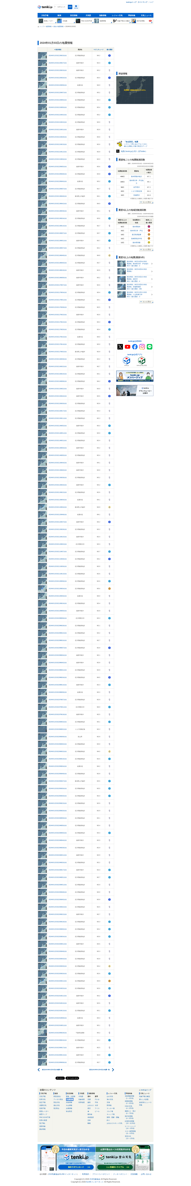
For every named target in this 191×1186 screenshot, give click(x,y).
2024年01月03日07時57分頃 (58, 699)
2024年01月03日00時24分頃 (58, 1040)
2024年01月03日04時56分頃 (58, 825)
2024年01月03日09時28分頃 (58, 625)
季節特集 (131, 15)
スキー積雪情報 (130, 1132)
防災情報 (73, 15)
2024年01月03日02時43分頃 (58, 959)
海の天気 (110, 1099)
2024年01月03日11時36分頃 (58, 566)
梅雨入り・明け (130, 1112)
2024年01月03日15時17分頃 (58, 411)
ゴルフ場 (110, 1111)
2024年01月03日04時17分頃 (58, 870)
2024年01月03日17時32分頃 (58, 314)
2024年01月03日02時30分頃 (58, 966)
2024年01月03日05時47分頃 (58, 781)
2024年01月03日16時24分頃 (58, 374)
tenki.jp (45, 7)
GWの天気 (129, 1107)
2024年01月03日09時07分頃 (58, 648)
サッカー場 (111, 1108)
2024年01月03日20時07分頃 (58, 189)
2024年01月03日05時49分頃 (58, 773)
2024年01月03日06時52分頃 (58, 729)
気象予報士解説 (144, 1096)
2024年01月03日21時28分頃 (58, 137)
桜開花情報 (129, 1102)
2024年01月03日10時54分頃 (58, 588)
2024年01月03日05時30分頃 (58, 796)
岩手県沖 (136, 187)
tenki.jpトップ (131, 2)
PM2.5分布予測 (44, 1117)
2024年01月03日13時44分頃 (58, 463)
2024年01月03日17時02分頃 (58, 351)
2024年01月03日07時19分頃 (58, 714)
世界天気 (42, 1099)
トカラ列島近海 (136, 191)
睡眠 (89, 1123)
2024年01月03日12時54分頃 (58, 507)
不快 (96, 1102)
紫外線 (90, 1114)
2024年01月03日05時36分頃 (58, 788)
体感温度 (91, 1117)
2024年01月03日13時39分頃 (58, 477)
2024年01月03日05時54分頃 (58, 766)
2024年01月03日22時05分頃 (58, 100)
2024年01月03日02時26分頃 (58, 973)
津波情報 (69, 1102)
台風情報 (69, 1108)
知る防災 (69, 1111)
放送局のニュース (145, 1102)
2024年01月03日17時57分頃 (58, 285)
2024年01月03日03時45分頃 (58, 899)
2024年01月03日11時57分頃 (58, 551)
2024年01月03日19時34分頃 (58, 218)
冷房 (96, 1105)
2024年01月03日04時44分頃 (58, 840)
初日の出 (129, 1137)
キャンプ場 (111, 1114)
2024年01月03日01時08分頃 (58, 1018)
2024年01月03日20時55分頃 (58, 166)
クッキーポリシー (120, 1174)
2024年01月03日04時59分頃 (58, 818)
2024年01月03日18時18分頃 (58, 270)
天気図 (88, 15)
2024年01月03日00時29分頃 (58, 1033)
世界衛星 (81, 1102)
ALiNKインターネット (68, 1174)
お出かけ (91, 1105)
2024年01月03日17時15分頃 (58, 337)
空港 (108, 1102)
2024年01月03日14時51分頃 (58, 433)
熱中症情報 (129, 1117)
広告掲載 (134, 1174)
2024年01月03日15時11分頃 (58, 418)
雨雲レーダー (44, 1111)
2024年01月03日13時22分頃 (58, 492)
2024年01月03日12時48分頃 (58, 514)
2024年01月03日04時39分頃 (58, 848)
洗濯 (89, 1099)
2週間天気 (42, 1105)
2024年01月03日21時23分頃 (58, 144)
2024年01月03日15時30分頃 (58, 403)
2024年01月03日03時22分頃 (58, 914)
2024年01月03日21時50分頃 (58, 107)
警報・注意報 (70, 1096)
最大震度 (109, 49)
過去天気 (56, 1105)
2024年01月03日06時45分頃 (58, 744)
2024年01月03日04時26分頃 (58, 862)
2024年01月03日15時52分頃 (58, 389)
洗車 (89, 1120)
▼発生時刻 (57, 49)
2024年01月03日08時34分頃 (58, 677)
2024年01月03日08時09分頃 (58, 692)
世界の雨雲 (43, 1120)
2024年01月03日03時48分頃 (58, 892)
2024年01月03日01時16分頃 (58, 1003)
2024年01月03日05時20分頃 (58, 811)
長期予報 (42, 1108)
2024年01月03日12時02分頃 (58, 544)
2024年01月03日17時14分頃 (58, 344)
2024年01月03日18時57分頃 (58, 248)
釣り (108, 1120)
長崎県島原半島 (136, 238)
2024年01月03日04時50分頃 (58, 833)
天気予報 (44, 15)
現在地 (76, 8)
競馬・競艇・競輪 (113, 1117)
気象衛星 (81, 1099)
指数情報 (102, 15)
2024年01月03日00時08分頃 (58, 1062)
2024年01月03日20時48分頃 (58, 174)
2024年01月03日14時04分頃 (58, 448)
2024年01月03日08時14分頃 (58, 685)
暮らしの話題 (143, 1099)
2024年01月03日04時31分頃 (58, 855)
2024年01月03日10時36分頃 (58, 596)
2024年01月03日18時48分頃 (58, 255)
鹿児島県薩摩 (136, 234)
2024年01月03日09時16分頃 (58, 640)
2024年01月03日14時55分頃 (58, 426)
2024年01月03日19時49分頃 (58, 196)
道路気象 (42, 1126)
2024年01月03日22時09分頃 (58, 85)
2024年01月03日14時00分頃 (58, 455)
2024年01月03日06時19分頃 (58, 759)
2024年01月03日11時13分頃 (58, 574)
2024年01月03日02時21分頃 (58, 981)
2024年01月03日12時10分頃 (58, 537)
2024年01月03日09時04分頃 (58, 655)
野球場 (109, 1105)
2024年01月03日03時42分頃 (58, 907)
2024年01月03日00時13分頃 (58, 1055)
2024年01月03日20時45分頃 (58, 181)
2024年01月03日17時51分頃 (58, 300)
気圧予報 (42, 1102)
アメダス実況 (58, 1099)
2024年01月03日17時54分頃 (58, 292)
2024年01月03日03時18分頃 (58, 922)
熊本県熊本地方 (136, 176)
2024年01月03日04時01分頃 (58, 877)
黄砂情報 (42, 1129)
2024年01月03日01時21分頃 (58, 996)
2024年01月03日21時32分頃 (58, 122)
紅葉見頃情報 (130, 1122)
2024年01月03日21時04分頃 (58, 159)
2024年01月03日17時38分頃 (58, 307)
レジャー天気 (117, 15)
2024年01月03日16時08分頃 (58, 381)
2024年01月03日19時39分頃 (58, 211)
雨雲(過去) (57, 1096)
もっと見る (147, 202)
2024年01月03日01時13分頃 (58, 1010)
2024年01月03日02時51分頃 (58, 944)
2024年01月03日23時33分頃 (58, 55)
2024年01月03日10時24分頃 (58, 603)
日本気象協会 (53, 1174)
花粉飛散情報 (129, 1097)
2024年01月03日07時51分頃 (58, 707)
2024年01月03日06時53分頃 (58, 722)
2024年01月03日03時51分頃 (58, 885)
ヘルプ (151, 2)
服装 (89, 1102)
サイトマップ (142, 2)
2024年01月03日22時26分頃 (58, 78)
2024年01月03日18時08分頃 (58, 277)
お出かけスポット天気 (114, 1123)
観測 (59, 15)
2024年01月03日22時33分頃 (58, 70)
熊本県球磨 (136, 242)
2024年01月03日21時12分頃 (58, 152)
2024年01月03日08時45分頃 (58, 662)
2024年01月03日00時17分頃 (58, 1047)
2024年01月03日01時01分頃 (58, 1025)
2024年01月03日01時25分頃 (58, 988)
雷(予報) (42, 1123)
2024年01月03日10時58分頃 (58, 581)
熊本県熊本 (136, 227)
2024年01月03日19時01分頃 (58, 240)
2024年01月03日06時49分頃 (58, 736)
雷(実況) (56, 1108)
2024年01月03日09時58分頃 (58, 618)
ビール (97, 1111)
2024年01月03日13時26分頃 (58, 485)
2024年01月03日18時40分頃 (58, 263)
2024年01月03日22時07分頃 (58, 92)
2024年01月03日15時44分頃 (58, 396)
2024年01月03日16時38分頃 (58, 359)
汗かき (97, 1099)
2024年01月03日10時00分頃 (58, 611)
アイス (97, 1108)
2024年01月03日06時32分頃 (58, 751)
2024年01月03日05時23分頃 (58, 803)
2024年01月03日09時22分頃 (58, 633)
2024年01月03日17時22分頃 (58, 322)
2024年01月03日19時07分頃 (58, 233)
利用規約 (85, 1174)
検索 (70, 7)
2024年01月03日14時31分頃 (58, 440)
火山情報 (69, 1105)
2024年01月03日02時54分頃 (58, 936)
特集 (140, 1105)
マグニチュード (99, 49)
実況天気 (56, 1102)
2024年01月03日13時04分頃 (58, 500)
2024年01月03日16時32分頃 (58, 366)
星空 (89, 1108)
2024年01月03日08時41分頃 (58, 670)
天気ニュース (146, 15)
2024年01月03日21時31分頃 (58, 129)
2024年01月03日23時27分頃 (58, 63)
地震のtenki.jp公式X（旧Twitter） (134, 151)
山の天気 (110, 1096)
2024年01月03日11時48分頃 (58, 559)
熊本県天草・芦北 (136, 230)
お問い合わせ (146, 1174)
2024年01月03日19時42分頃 (58, 203)
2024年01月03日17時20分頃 (58, 329)
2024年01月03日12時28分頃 (58, 529)
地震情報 (70, 1099)
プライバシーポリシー (101, 1174)
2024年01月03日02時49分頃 (58, 951)
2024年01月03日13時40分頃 (58, 470)
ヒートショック (130, 1127)
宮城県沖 (136, 195)
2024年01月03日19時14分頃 (58, 226)
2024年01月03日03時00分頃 (58, 929)
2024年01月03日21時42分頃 (58, 115)
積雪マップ (43, 1114)
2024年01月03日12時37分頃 (58, 522)
